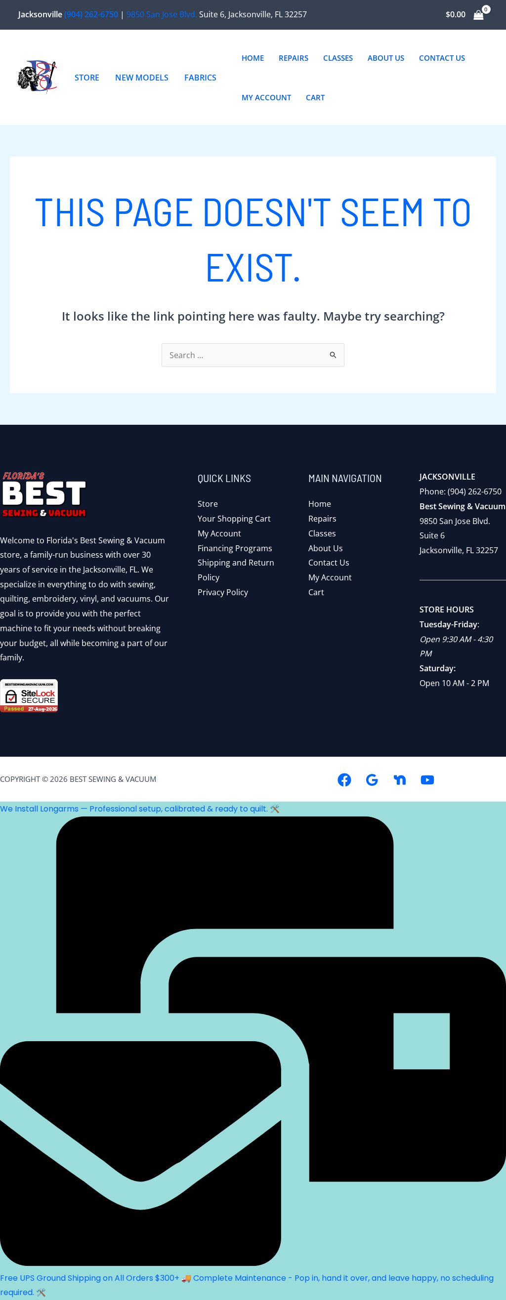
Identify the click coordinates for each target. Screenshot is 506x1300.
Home (319, 503)
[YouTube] (427, 780)
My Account (219, 533)
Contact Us (328, 562)
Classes (322, 533)
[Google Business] (372, 780)
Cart (316, 592)
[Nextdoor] (400, 780)
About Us (325, 548)
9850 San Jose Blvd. (161, 14)
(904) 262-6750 (91, 14)
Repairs (322, 518)
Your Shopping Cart (234, 518)
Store (208, 503)
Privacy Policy (223, 592)
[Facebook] (344, 780)
